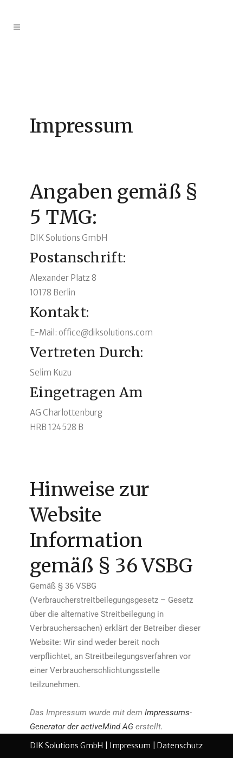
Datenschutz (180, 745)
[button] (210, 15)
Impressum (130, 745)
